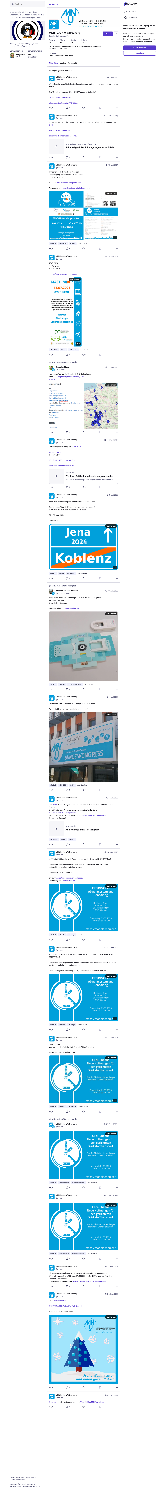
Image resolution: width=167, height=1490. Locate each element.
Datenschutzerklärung (17, 1479)
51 (50, 42)
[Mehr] (116, 107)
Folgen (108, 34)
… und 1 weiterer (82, 573)
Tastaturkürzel (15, 1486)
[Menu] (116, 34)
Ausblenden (111, 193)
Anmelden (139, 53)
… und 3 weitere (84, 350)
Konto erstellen (139, 48)
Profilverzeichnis (30, 1477)
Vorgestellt (72, 63)
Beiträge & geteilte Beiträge (60, 71)
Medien (63, 63)
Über (22, 1477)
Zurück (55, 4)
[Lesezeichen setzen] (100, 107)
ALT (115, 238)
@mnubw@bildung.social (58, 36)
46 (61, 42)
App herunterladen (28, 1484)
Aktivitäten (53, 63)
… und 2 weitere (89, 684)
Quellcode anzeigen (28, 1486)
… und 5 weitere (82, 244)
